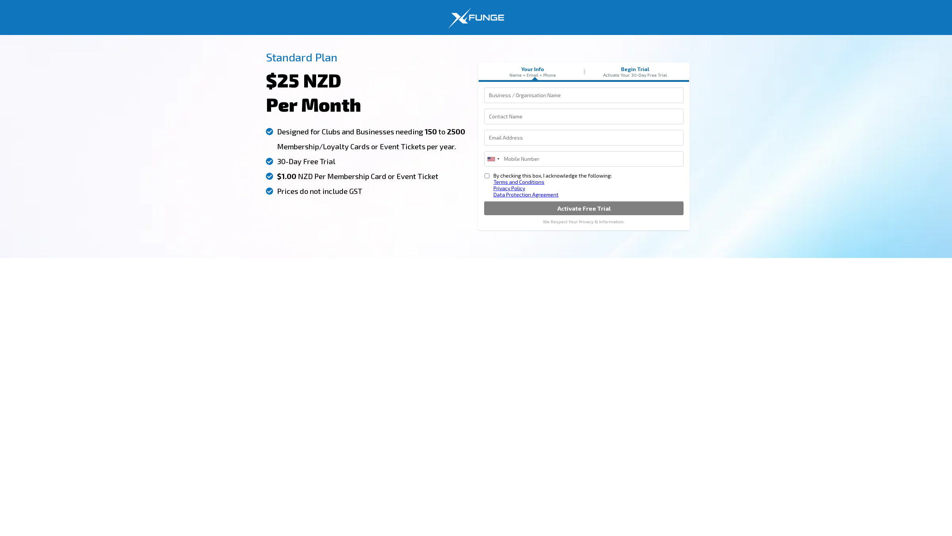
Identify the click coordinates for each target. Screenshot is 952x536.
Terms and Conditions (518, 182)
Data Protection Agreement (526, 194)
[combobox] (493, 158)
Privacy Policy (509, 188)
